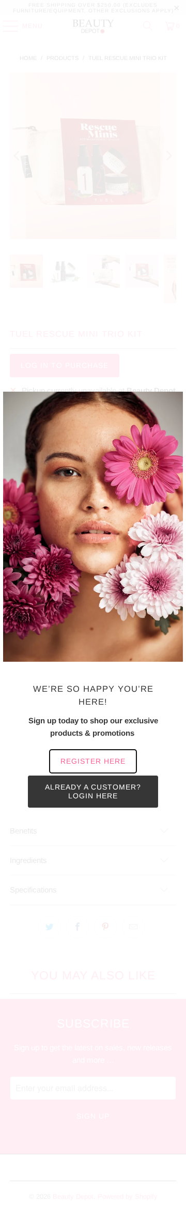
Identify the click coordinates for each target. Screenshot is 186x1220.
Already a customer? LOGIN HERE (93, 791)
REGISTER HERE (93, 761)
